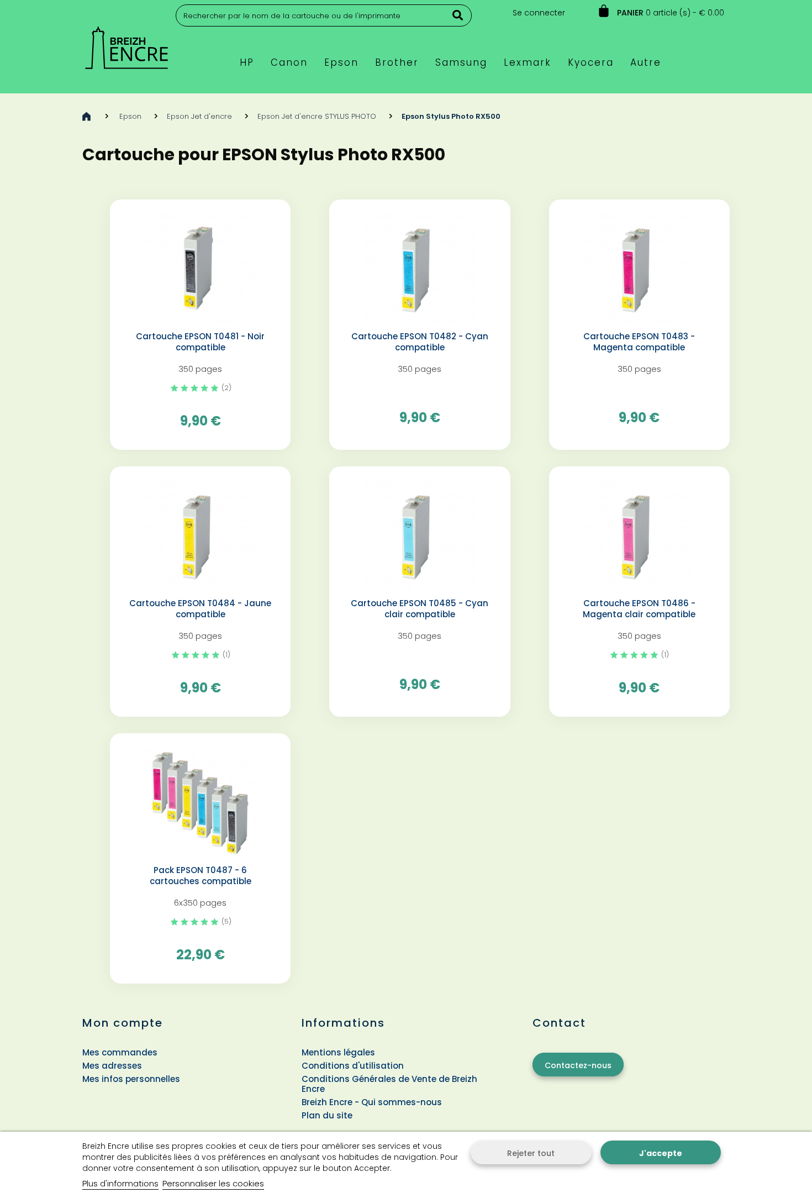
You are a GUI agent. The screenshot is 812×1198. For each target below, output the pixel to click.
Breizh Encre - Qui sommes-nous (372, 1102)
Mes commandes (119, 1052)
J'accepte (660, 1153)
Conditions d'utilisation (353, 1065)
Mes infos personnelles (131, 1079)
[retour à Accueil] (86, 116)
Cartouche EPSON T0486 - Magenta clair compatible (639, 609)
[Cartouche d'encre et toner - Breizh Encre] (126, 42)
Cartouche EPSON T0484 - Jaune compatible (200, 609)
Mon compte (122, 1023)
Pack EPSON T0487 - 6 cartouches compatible (200, 876)
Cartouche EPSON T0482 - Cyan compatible (419, 342)
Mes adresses (112, 1065)
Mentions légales (338, 1052)
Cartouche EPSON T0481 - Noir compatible (200, 342)
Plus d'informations (120, 1183)
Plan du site (327, 1115)
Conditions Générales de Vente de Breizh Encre (389, 1084)
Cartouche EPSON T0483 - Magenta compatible (639, 342)
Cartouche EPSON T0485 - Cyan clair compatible (419, 609)
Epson (130, 116)
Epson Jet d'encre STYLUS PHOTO (316, 116)
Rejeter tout (531, 1153)
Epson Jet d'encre (199, 116)
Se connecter (539, 12)
